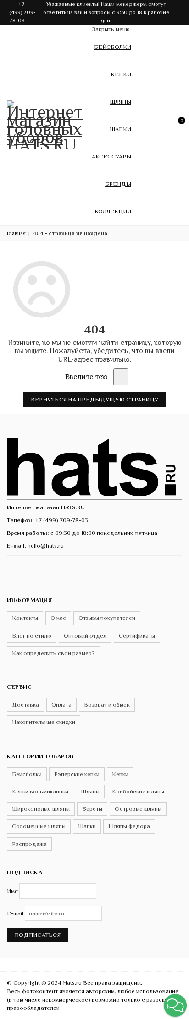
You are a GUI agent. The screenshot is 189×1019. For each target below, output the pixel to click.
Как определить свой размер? (53, 652)
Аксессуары (111, 156)
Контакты (25, 617)
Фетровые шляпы (138, 808)
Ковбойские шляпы (138, 791)
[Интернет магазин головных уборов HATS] (46, 123)
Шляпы (120, 101)
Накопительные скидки (43, 721)
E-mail (15, 913)
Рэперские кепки (77, 774)
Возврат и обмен (107, 704)
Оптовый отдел (85, 635)
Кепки (121, 74)
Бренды (118, 183)
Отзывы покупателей (106, 617)
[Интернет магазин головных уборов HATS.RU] (94, 465)
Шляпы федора (129, 826)
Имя (12, 890)
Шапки (120, 129)
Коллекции (112, 211)
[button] (175, 1005)
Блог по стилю (31, 635)
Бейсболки (112, 46)
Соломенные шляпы (39, 826)
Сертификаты (137, 635)
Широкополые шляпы (41, 808)
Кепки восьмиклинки (40, 791)
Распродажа (29, 843)
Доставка (25, 704)
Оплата (61, 704)
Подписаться (38, 934)
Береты (92, 808)
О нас (58, 617)
